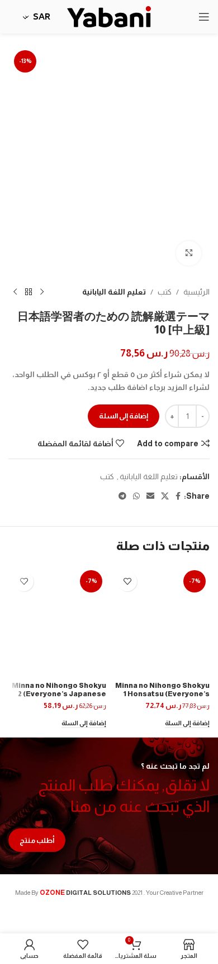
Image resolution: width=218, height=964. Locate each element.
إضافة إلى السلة (123, 416)
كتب (165, 291)
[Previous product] (42, 291)
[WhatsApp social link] (136, 496)
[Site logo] (109, 16)
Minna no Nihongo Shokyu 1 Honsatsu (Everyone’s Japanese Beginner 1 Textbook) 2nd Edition (162, 698)
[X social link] (165, 496)
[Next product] (15, 291)
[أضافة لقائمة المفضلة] (127, 581)
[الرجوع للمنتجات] (28, 291)
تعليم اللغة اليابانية (114, 291)
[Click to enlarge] (188, 253)
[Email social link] (150, 496)
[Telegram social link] (122, 496)
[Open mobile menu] (204, 17)
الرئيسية (196, 291)
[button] (187, 724)
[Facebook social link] (178, 496)
